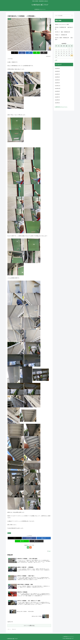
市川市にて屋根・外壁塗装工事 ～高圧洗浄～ (64, 38)
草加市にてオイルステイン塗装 (62, 24)
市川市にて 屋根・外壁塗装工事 (62, 32)
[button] (43, 52)
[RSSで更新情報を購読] (30, 547)
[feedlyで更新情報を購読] (28, 547)
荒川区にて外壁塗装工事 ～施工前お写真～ (64, 28)
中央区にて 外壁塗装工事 (61, 34)
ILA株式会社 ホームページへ (61, 106)
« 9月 (56, 60)
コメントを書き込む (29, 625)
